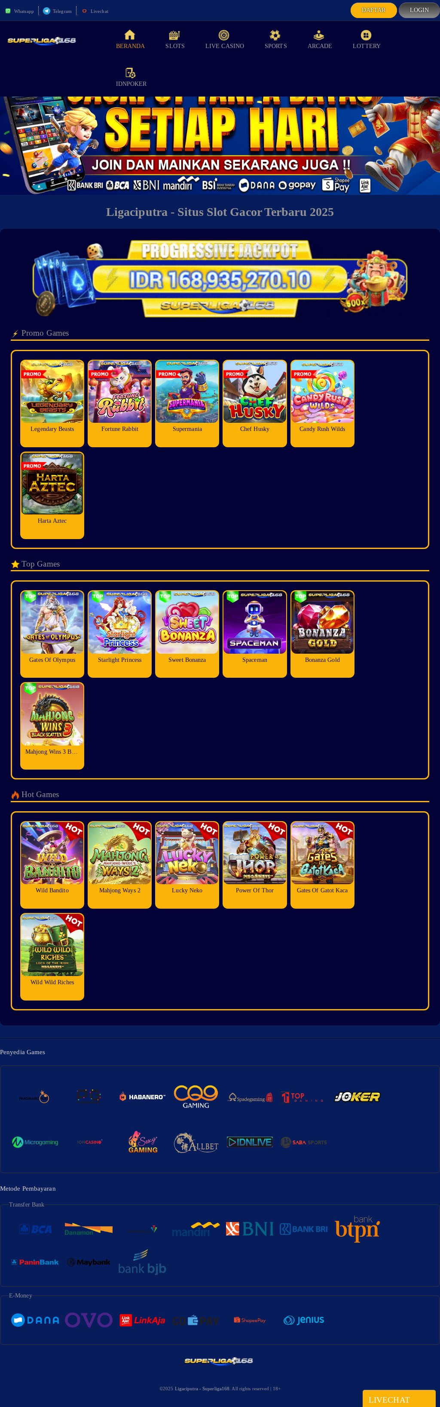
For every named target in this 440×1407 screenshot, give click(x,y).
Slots (175, 46)
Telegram (62, 11)
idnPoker (131, 84)
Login (419, 10)
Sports (276, 46)
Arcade (320, 46)
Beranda (130, 46)
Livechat (98, 11)
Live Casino (224, 46)
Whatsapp (23, 11)
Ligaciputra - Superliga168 (202, 1388)
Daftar (374, 10)
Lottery (367, 46)
